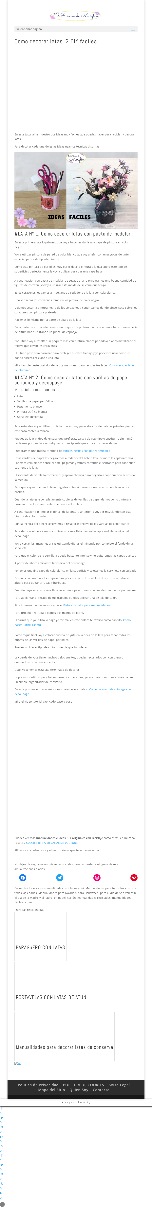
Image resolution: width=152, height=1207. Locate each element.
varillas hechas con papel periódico (86, 451)
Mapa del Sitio (51, 1089)
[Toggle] (2, 1204)
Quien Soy (78, 1089)
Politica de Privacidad (38, 1084)
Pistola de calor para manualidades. (87, 605)
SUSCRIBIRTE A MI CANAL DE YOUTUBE (51, 843)
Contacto (101, 1089)
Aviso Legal (119, 1084)
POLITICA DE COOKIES (83, 1084)
